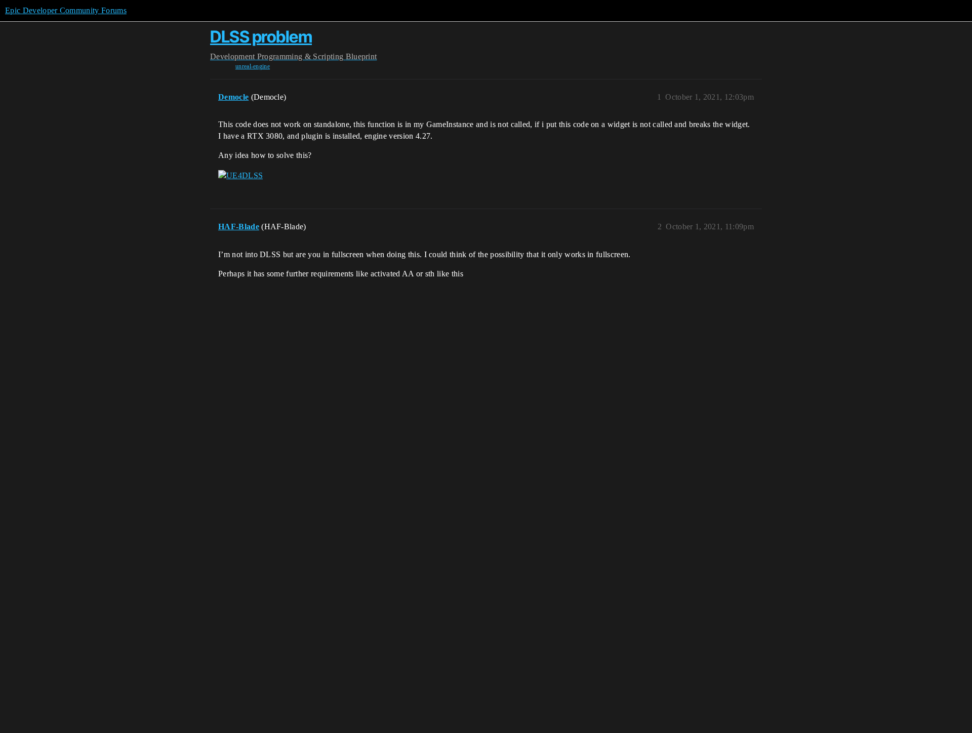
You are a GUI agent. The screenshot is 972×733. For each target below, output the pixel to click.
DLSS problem (261, 37)
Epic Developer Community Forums (66, 10)
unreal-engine (252, 66)
